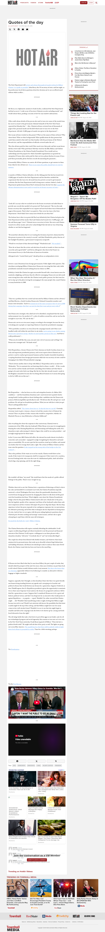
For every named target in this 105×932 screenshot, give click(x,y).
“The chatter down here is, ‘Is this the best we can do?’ (38, 408)
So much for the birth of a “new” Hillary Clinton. (24, 521)
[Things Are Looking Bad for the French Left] (83, 103)
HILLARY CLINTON (48, 765)
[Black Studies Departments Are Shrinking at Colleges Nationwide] (83, 296)
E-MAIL (38, 765)
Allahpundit (13, 26)
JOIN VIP (83, 3)
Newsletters (39, 922)
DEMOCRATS (31, 765)
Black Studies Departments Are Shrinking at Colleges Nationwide (83, 309)
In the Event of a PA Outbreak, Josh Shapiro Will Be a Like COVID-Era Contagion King (85, 53)
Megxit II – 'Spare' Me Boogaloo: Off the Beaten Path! (83, 198)
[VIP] (57, 3)
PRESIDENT (58, 765)
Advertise (45, 922)
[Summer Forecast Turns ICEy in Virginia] (83, 214)
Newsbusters (15, 649)
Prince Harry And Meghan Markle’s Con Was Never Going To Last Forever (85, 75)
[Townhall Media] (13, 928)
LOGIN (91, 3)
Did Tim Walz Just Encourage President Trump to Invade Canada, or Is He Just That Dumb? (40, 902)
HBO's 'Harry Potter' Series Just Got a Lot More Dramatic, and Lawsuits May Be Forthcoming (17, 902)
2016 (14, 765)
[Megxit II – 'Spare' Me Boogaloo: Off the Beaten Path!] (83, 186)
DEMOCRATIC (21, 765)
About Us (24, 922)
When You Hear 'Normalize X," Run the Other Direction (82, 279)
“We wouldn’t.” (55, 243)
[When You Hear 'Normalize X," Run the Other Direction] (83, 268)
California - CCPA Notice (77, 922)
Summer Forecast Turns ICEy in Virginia (83, 225)
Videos (33, 3)
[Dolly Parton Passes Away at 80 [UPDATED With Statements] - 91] (87, 888)
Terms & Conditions (52, 922)
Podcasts (24, 3)
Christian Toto (74, 201)
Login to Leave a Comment (37, 860)
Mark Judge (73, 147)
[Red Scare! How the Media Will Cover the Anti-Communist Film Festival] (83, 130)
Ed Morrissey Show (31, 922)
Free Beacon (17, 684)
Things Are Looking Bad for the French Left (83, 114)
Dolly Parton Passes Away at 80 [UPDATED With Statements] (87, 901)
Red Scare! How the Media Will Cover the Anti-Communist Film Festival (83, 143)
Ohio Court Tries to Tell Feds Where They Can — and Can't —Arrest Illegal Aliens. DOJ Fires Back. (63, 902)
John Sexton (73, 117)
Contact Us (67, 922)
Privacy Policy (61, 922)
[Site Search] (96, 2)
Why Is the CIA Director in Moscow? (85, 63)
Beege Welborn (74, 228)
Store (40, 3)
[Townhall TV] (49, 3)
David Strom (73, 282)
